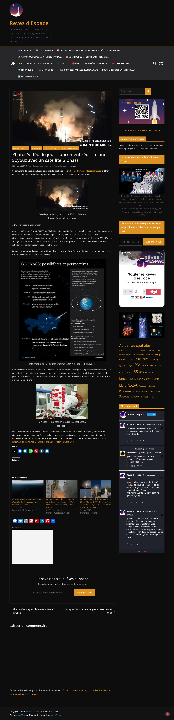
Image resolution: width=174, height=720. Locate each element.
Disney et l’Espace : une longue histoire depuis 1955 (88, 611)
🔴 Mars (76, 63)
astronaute (140, 355)
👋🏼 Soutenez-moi (44, 50)
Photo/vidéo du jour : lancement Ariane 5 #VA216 (34, 611)
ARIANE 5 (143, 351)
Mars (122, 385)
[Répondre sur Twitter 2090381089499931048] (128, 466)
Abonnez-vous (84, 592)
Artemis (122, 355)
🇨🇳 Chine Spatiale (120, 63)
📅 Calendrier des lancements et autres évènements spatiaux (89, 50)
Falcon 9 (151, 365)
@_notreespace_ (145, 453)
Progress (151, 386)
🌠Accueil (23, 50)
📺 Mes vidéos (46, 70)
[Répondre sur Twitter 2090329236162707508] (128, 503)
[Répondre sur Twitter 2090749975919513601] (128, 441)
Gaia (159, 365)
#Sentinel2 (141, 493)
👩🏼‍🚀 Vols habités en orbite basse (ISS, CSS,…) (87, 57)
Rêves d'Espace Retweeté (145, 449)
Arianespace (154, 350)
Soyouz (63, 166)
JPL (146, 372)
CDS (130, 359)
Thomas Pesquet (147, 397)
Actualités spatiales (20, 148)
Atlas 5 (147, 355)
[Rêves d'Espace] (13, 63)
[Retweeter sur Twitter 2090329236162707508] (132, 503)
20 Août (158, 453)
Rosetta (137, 392)
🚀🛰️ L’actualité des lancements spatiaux (40, 57)
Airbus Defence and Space (128, 351)
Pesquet (142, 386)
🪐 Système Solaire (94, 63)
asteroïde (130, 354)
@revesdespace (148, 424)
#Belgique (136, 484)
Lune (155, 379)
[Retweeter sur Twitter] (133, 449)
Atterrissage (156, 354)
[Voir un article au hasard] (161, 63)
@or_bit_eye (131, 496)
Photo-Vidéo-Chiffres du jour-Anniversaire (61, 148)
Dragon (130, 365)
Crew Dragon (155, 359)
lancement (48, 166)
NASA (132, 385)
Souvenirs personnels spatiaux (118, 70)
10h (159, 424)
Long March (143, 378)
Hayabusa (122, 372)
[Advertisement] (32, 547)
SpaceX (134, 396)
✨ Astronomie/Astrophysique (34, 63)
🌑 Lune (61, 63)
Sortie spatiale (154, 392)
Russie (56, 166)
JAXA (141, 372)
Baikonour (123, 359)
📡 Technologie (26, 70)
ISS (135, 371)
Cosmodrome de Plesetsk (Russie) (85, 171)
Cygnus (122, 365)
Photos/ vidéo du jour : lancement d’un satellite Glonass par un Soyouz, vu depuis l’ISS (27, 502)
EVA (144, 365)
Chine (137, 359)
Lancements (36, 148)
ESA (137, 364)
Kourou (152, 372)
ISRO (129, 372)
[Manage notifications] (167, 714)
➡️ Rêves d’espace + (28, 76)
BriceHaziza (132, 452)
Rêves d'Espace (29, 23)
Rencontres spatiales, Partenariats (79, 70)
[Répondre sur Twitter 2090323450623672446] (128, 544)
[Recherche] (148, 91)
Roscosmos (126, 391)
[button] (29, 50)
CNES (145, 359)
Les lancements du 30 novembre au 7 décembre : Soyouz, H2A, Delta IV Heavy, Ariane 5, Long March (60, 503)
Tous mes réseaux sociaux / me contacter (141, 130)
